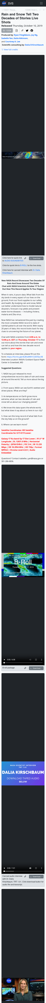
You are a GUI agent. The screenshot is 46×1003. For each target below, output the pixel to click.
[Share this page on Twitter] (27, 30)
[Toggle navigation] (41, 3)
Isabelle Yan (7, 38)
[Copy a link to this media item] (25, 258)
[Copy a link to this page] (22, 30)
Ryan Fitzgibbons (22, 35)
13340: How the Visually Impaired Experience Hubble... (32, 10)
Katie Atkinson (21, 38)
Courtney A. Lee (12, 41)
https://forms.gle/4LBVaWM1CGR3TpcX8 (25, 356)
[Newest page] (44, 9)
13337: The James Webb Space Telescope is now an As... (10, 10)
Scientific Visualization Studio (10, 3)
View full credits (11, 49)
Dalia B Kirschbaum (34, 45)
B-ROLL (23, 265)
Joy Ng (34, 35)
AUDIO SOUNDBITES (13, 260)
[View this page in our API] (17, 30)
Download (36, 258)
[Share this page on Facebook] (32, 30)
